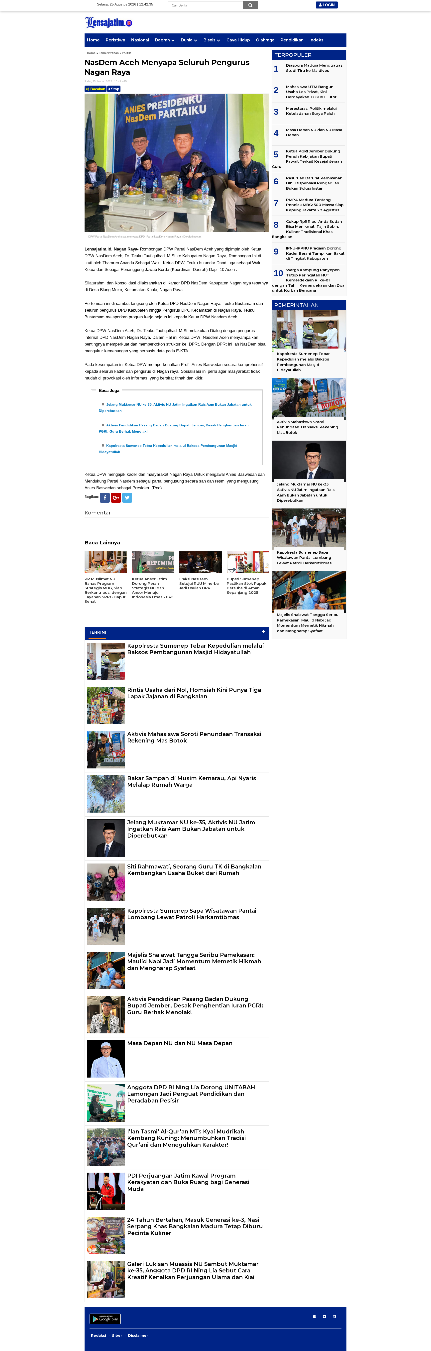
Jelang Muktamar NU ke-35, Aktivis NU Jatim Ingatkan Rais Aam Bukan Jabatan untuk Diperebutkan (191, 829)
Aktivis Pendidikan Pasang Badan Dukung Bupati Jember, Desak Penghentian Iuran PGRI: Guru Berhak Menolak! (195, 1006)
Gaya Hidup (238, 40)
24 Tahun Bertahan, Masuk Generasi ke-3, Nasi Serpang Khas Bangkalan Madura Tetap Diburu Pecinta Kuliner (195, 1226)
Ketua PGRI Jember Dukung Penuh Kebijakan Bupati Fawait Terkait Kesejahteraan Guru (307, 159)
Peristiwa (115, 40)
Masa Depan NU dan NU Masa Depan (179, 1043)
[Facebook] (105, 498)
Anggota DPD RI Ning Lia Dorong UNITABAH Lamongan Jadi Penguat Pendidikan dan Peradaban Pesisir (191, 1094)
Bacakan (97, 89)
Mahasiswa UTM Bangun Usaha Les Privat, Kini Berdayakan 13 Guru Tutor (311, 91)
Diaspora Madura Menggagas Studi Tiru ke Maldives (314, 68)
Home (93, 40)
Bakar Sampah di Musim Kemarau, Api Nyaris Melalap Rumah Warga (191, 781)
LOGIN (328, 5)
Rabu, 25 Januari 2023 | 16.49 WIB (106, 81)
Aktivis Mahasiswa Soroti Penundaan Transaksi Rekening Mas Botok (194, 737)
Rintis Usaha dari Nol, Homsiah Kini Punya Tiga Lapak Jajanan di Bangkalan (194, 693)
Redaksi (98, 1335)
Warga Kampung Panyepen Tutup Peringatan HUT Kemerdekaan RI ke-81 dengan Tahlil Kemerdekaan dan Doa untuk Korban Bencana (308, 280)
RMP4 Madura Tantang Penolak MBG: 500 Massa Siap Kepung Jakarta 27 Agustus (314, 204)
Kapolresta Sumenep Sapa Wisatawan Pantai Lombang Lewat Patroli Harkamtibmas (191, 914)
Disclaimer (138, 1335)
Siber (117, 1335)
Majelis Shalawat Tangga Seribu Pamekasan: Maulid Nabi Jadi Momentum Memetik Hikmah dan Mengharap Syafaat (194, 962)
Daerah (162, 40)
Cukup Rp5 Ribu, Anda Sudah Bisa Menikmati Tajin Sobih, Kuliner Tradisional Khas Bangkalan (307, 229)
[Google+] (116, 498)
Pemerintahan (109, 53)
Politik (126, 53)
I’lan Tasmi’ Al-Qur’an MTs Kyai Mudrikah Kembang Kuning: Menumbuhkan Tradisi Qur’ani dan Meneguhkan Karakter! (186, 1138)
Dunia (187, 40)
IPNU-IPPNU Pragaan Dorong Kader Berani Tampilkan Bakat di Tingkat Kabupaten (315, 253)
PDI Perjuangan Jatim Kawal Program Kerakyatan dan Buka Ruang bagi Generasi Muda (188, 1182)
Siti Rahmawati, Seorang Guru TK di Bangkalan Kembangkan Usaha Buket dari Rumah (194, 869)
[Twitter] (127, 498)
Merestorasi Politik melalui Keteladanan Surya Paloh (311, 111)
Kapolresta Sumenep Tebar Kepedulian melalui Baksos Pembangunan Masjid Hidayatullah (195, 649)
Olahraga (265, 40)
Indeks (316, 40)
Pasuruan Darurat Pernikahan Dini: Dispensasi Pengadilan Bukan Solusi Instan (314, 183)
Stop (114, 89)
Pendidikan (292, 40)
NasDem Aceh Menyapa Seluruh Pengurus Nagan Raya (167, 67)
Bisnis (210, 40)
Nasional (140, 40)
